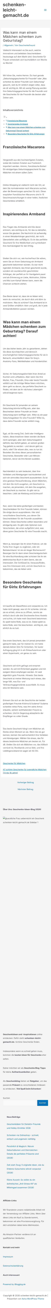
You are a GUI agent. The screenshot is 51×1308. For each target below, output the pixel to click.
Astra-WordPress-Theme (33, 1299)
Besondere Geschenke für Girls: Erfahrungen (26, 134)
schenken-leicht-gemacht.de (16, 10)
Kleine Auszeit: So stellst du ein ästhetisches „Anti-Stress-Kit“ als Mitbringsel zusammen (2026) (22, 1184)
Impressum (8, 1257)
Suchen (6, 1098)
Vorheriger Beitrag (25, 782)
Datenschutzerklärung (13, 1266)
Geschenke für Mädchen (14, 763)
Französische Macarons (17, 121)
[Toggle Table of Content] (5, 117)
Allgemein (8, 45)
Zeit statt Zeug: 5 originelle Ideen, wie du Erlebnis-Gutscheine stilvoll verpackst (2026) (25, 1169)
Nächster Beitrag (25, 789)
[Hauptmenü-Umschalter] (45, 10)
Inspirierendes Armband (18, 124)
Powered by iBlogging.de (14, 1284)
